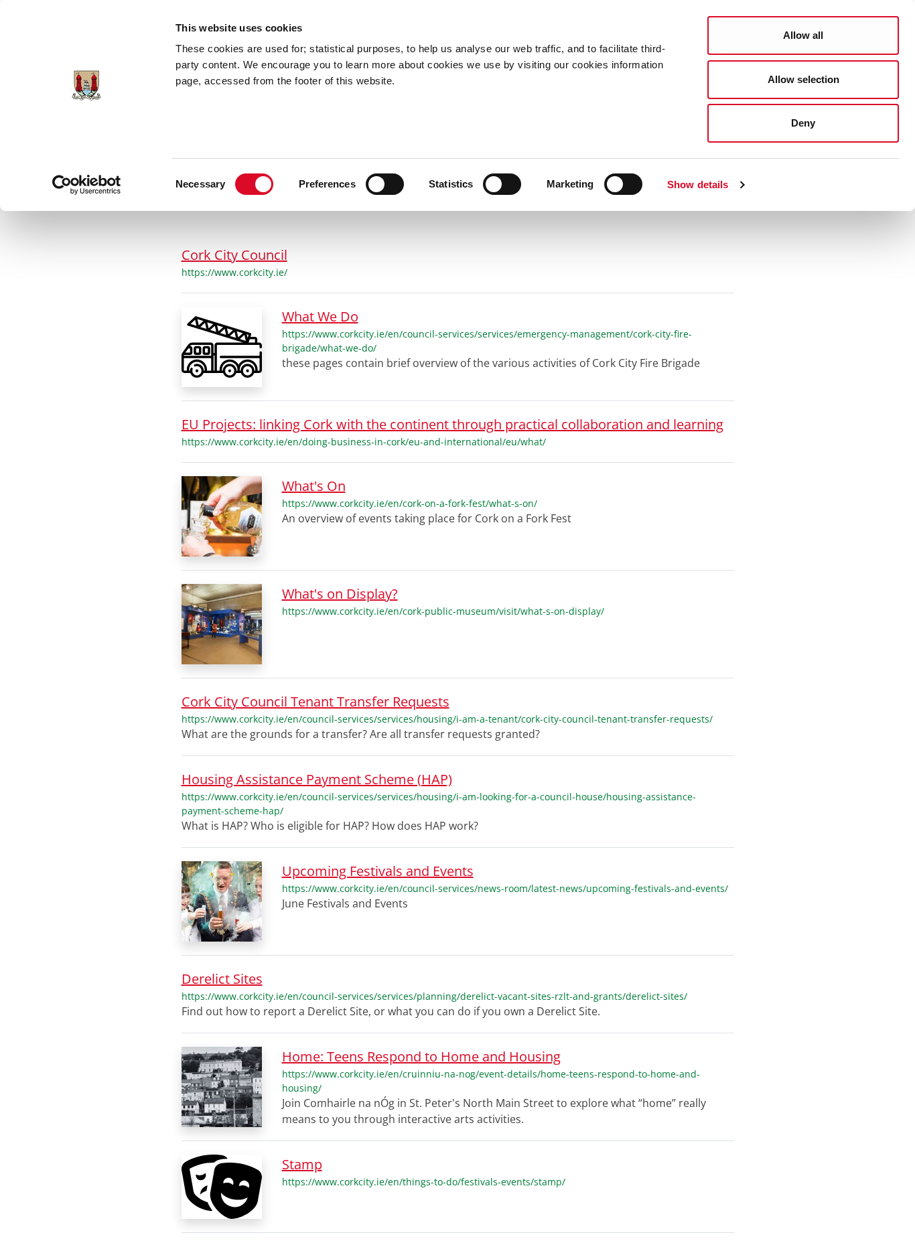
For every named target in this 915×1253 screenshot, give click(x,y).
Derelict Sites (222, 979)
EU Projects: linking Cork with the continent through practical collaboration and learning (452, 424)
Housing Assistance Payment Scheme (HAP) (317, 779)
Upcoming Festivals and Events (378, 871)
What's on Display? (340, 594)
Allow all (803, 35)
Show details (697, 184)
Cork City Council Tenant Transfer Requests (315, 701)
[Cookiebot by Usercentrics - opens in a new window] (86, 185)
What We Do (320, 316)
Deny (803, 123)
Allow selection (803, 79)
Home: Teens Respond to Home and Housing (421, 1056)
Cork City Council (234, 255)
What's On (314, 486)
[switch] (385, 184)
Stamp (302, 1164)
